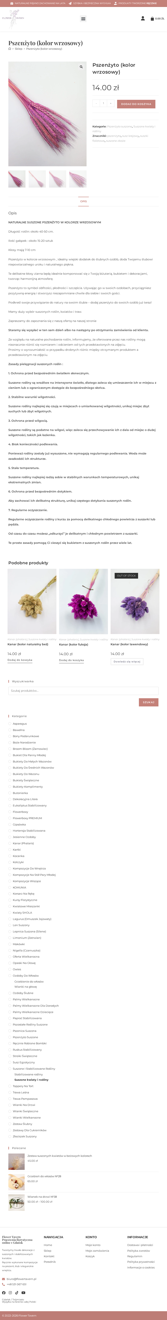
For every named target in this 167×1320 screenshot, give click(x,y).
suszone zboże (115, 140)
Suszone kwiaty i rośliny (42, 639)
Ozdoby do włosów (26, 975)
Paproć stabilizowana (27, 1018)
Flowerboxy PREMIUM (27, 818)
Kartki (17, 849)
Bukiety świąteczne (26, 780)
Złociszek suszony (25, 1136)
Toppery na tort (23, 1086)
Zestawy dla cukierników (29, 1130)
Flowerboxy (20, 811)
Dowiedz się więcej (127, 661)
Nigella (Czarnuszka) (26, 950)
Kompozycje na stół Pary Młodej (34, 874)
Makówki (19, 944)
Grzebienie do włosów (29, 981)
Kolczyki (18, 862)
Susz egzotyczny (24, 1062)
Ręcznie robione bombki (30, 1043)
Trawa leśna (21, 1092)
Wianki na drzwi (24, 1104)
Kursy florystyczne (25, 900)
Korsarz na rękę (23, 893)
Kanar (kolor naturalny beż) (28, 644)
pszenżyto (114, 135)
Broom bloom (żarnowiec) (30, 748)
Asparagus (20, 723)
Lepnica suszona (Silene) (29, 931)
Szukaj (148, 702)
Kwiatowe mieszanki (26, 906)
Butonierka (20, 793)
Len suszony (21, 925)
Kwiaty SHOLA (22, 912)
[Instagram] (10, 1292)
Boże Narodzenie (24, 742)
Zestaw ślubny (22, 1123)
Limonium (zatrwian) (27, 937)
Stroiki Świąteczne (25, 1056)
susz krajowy (130, 135)
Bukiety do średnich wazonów (33, 767)
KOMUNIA (19, 887)
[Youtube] (23, 1292)
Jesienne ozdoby (24, 837)
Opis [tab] (83, 201)
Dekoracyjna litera (25, 799)
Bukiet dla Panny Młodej (29, 755)
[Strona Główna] (9, 48)
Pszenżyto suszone (119, 126)
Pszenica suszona (24, 1030)
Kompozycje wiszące (27, 881)
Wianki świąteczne (25, 1111)
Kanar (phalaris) (17, 639)
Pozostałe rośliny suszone (30, 1024)
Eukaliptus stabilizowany (30, 805)
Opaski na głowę (24, 963)
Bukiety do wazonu (26, 774)
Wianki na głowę (25, 986)
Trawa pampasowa (25, 1098)
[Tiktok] (17, 1292)
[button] (83, 18)
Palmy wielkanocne (26, 999)
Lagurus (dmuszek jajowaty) (32, 919)
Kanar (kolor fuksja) (73, 644)
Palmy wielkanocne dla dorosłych (36, 1005)
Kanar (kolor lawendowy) (129, 644)
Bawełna (19, 730)
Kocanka (18, 856)
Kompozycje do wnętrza (29, 868)
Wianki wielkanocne (27, 1117)
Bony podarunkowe (26, 736)
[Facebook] (3, 1292)
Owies (17, 969)
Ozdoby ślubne (23, 993)
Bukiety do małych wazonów (32, 761)
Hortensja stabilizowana (29, 830)
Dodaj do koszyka (136, 104)
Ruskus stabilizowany (27, 1049)
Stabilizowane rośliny (28, 1074)
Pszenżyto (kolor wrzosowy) (44, 48)
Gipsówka (19, 824)
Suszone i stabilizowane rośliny (34, 1068)
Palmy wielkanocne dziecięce (33, 1012)
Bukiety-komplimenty (28, 786)
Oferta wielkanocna (26, 956)
